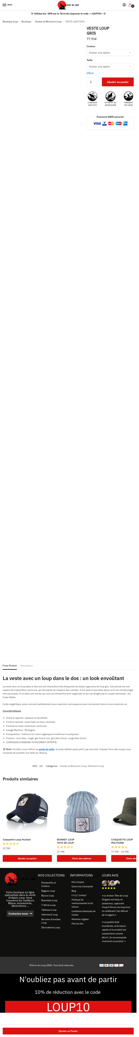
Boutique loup (10, 21)
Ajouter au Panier (68, 1031)
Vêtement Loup (96, 766)
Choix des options (81, 858)
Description (27, 665)
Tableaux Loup (49, 909)
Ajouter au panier (117, 82)
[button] (11, 843)
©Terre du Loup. (38, 965)
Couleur (91, 46)
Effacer (90, 72)
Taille (90, 60)
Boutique (26, 21)
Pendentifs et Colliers (48, 884)
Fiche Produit (10, 665)
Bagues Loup (48, 890)
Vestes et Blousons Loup (48, 21)
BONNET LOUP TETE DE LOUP (65, 841)
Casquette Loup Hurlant (17, 839)
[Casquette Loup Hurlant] (27, 811)
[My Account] (124, 5)
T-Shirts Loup (48, 905)
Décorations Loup (50, 927)
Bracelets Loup (49, 900)
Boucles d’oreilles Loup (51, 921)
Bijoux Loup (47, 895)
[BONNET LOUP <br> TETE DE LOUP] (81, 811)
